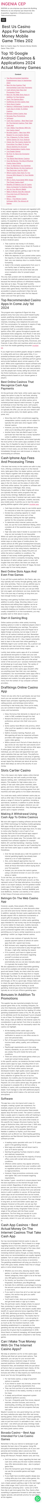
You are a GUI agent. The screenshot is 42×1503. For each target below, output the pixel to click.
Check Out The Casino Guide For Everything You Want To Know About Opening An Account (19, 144)
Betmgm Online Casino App (17, 114)
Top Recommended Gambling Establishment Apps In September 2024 (19, 80)
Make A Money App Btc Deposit (18, 192)
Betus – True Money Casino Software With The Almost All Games (17, 201)
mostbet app (34, 504)
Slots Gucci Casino (14, 104)
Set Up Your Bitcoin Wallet (16, 189)
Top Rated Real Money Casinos (18, 158)
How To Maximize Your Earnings (19, 166)
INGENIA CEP (13, 3)
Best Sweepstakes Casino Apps (18, 149)
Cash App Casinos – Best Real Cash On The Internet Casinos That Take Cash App (20, 123)
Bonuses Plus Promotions (16, 116)
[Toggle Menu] (3, 20)
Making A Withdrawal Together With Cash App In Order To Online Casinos (20, 108)
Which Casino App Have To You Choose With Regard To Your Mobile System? (20, 175)
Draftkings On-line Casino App (18, 102)
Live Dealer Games (13, 151)
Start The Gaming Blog (15, 99)
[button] (38, 1499)
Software (10, 118)
